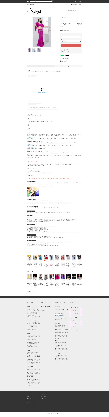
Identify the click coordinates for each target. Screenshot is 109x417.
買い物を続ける (63, 61)
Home (28, 4)
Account (74, 1)
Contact (80, 4)
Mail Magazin (74, 4)
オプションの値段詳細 (64, 49)
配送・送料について (30, 398)
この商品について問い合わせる (66, 60)
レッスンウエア (64, 17)
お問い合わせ (43, 398)
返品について (63, 50)
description (40, 66)
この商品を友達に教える (64, 58)
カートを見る (43, 396)
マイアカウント (44, 394)
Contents (32, 4)
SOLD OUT (71, 46)
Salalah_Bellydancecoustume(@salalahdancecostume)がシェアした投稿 (43, 107)
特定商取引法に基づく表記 (65, 51)
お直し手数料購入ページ (31, 196)
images (68, 66)
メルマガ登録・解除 (30, 407)
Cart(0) (80, 1)
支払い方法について (30, 396)
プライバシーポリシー (31, 404)
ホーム (60, 17)
